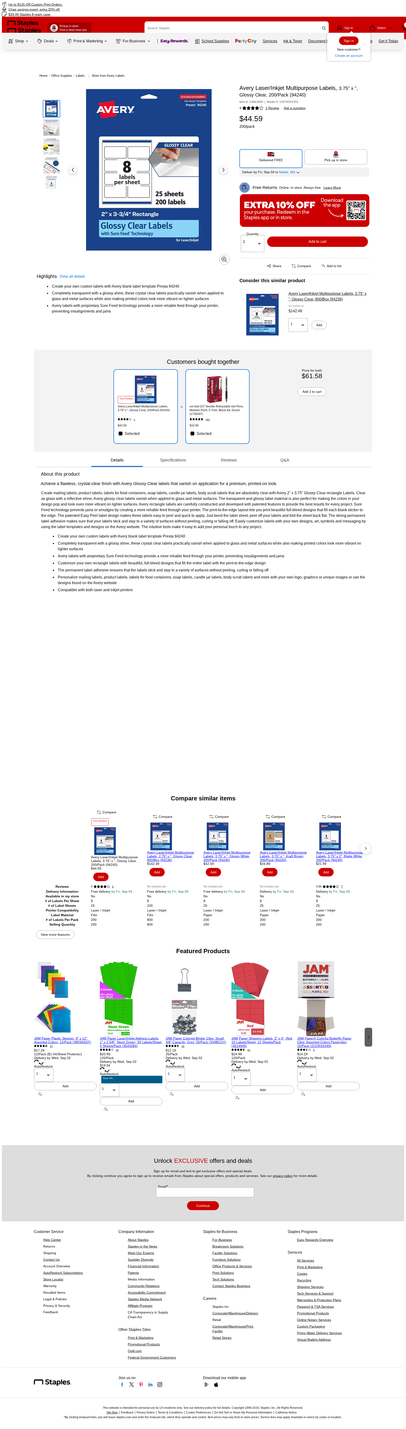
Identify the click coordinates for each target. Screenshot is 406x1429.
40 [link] (183, 1046)
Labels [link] (80, 75)
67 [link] (51, 1046)
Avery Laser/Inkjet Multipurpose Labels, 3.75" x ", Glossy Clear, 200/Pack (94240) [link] (144, 408)
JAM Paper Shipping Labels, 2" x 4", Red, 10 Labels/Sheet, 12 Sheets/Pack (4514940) (262, 1042)
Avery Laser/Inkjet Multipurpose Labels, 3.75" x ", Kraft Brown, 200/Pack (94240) (283, 856)
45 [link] (117, 1050)
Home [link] (43, 75)
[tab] (117, 460)
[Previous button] (73, 170)
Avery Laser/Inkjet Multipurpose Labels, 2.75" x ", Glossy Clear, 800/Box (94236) (328, 296)
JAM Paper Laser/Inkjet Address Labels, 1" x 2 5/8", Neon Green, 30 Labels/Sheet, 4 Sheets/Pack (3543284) (131, 1042)
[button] (324, 28)
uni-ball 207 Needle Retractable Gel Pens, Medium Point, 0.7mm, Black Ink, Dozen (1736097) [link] (217, 410)
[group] (65, 1037)
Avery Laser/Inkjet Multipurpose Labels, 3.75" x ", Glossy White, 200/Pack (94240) (226, 856)
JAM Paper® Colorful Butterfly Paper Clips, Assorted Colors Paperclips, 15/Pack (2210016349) (324, 1042)
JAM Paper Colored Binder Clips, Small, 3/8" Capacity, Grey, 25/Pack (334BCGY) (196, 1040)
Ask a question (295, 108)
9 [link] (314, 1050)
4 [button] (240, 108)
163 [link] (208, 419)
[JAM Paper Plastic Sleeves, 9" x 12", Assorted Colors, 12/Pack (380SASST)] (65, 998)
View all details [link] (72, 276)
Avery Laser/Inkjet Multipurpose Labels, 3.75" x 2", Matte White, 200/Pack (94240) (339, 856)
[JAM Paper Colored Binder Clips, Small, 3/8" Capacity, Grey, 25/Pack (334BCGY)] (197, 998)
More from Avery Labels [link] (108, 75)
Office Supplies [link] (61, 75)
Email (162, 1186)
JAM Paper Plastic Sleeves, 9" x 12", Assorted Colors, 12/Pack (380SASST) (62, 1040)
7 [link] (342, 886)
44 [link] (248, 1050)
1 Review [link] (272, 108)
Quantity (252, 234)
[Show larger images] (224, 259)
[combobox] (236, 28)
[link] (69, 4)
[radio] (271, 156)
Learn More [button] (332, 187)
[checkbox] (145, 433)
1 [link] (134, 419)
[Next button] (223, 170)
